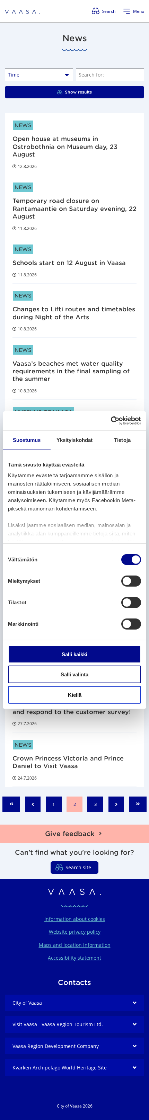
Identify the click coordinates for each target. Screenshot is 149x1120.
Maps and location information (75, 945)
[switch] (131, 580)
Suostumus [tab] (27, 440)
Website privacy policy (74, 931)
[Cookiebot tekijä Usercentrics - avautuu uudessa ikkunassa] (110, 420)
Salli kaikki (74, 654)
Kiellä (74, 694)
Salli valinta (74, 674)
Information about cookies (74, 919)
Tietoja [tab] (122, 440)
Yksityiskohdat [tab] (74, 440)
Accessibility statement (74, 957)
